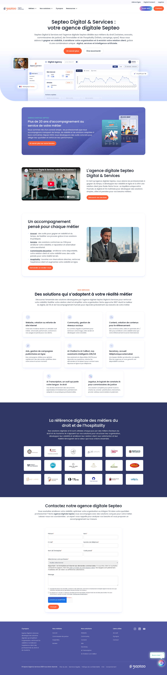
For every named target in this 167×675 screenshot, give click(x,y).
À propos (59, 8)
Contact (116, 640)
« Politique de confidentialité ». (80, 594)
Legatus (161, 2)
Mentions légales (74, 667)
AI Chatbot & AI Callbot (89, 654)
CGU (102, 667)
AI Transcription (86, 650)
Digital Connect (149, 2)
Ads (82, 643)
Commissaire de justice (60, 636)
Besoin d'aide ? (156, 655)
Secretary (84, 647)
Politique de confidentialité (91, 667)
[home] (13, 8)
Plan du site (63, 667)
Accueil (115, 633)
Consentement (111, 667)
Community (85, 636)
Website (84, 633)
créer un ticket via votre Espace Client (82, 568)
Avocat (54, 633)
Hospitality (55, 640)
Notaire (54, 643)
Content (84, 640)
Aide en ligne (136, 2)
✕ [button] (163, 653)
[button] (32, 8)
